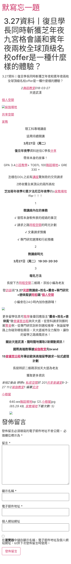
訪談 (9, 290)
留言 (6, 442)
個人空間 (8, 100)
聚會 (8, 325)
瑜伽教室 (40, 349)
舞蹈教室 (29, 88)
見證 (26, 290)
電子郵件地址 (12, 506)
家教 (5, 121)
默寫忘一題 (21, 7)
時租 (34, 295)
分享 (53, 151)
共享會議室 (54, 382)
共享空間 (8, 114)
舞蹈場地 (52, 165)
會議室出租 (21, 321)
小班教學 (21, 165)
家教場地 (61, 191)
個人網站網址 (11, 521)
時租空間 (35, 225)
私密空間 (32, 382)
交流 (35, 387)
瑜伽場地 (11, 107)
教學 (27, 316)
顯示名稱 (9, 490)
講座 (36, 177)
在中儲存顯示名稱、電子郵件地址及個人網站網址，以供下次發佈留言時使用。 (35, 542)
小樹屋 (6, 394)
